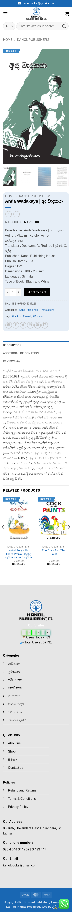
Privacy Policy (18, 806)
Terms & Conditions (22, 798)
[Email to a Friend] (30, 325)
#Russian (38, 316)
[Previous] (9, 106)
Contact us (15, 767)
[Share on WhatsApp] (8, 325)
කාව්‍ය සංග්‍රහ (16, 704)
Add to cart (37, 292)
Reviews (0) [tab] (11, 361)
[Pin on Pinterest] (37, 325)
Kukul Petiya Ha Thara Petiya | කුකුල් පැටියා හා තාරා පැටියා (18, 554)
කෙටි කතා (15, 688)
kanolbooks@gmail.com (38, 3)
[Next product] (8, 214)
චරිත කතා (15, 712)
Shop (12, 751)
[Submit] (64, 26)
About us (14, 743)
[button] (5, 14)
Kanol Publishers (33, 39)
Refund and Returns (22, 790)
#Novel (27, 316)
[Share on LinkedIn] (44, 325)
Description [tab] (12, 345)
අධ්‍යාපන (14, 696)
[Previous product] (16, 214)
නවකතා (14, 663)
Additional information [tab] (21, 353)
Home (8, 39)
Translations (47, 309)
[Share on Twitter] (23, 325)
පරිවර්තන (15, 680)
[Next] (62, 106)
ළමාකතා (14, 671)
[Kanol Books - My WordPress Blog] (36, 14)
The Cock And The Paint (53, 552)
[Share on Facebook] (16, 325)
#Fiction (16, 316)
